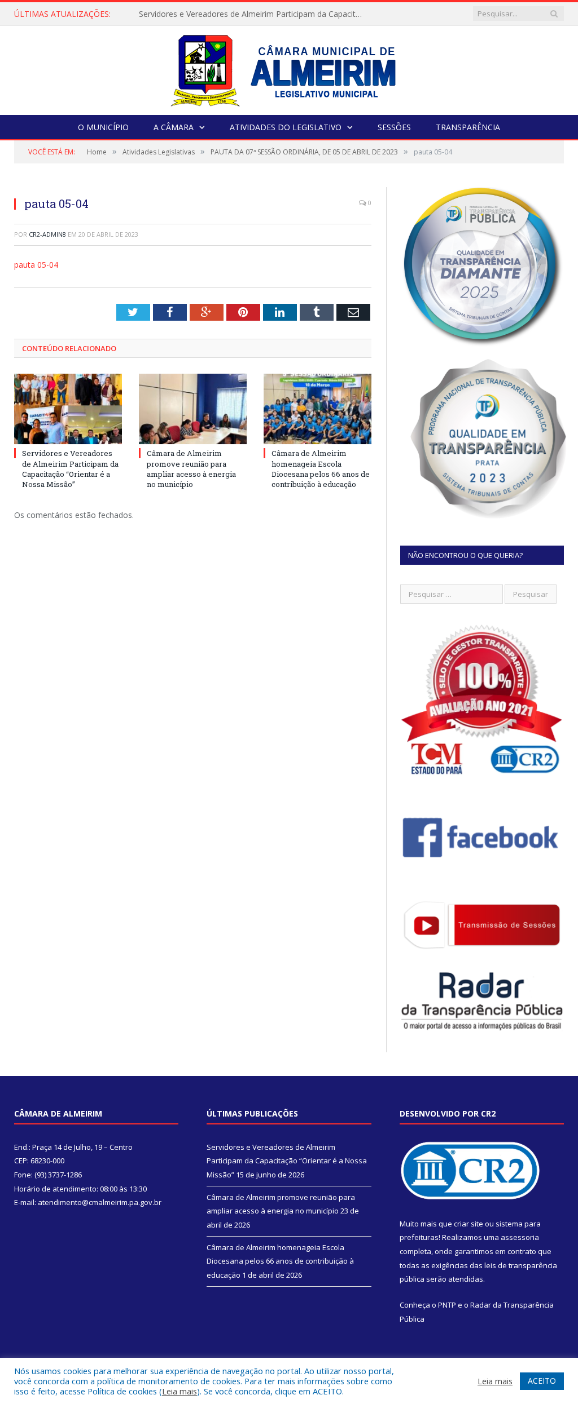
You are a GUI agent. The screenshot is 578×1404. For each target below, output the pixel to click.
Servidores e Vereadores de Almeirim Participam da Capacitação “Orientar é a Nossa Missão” (254, 14)
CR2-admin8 (47, 234)
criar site (468, 1224)
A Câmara (174, 127)
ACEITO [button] (542, 1380)
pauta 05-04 (36, 264)
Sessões (394, 127)
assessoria (520, 1237)
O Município (103, 127)
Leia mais (179, 1391)
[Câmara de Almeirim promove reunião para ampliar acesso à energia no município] (193, 409)
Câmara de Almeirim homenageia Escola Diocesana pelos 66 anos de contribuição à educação (321, 468)
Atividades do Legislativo (285, 127)
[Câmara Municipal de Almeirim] (289, 68)
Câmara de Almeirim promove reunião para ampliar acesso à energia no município (191, 468)
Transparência (468, 127)
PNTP (447, 1305)
